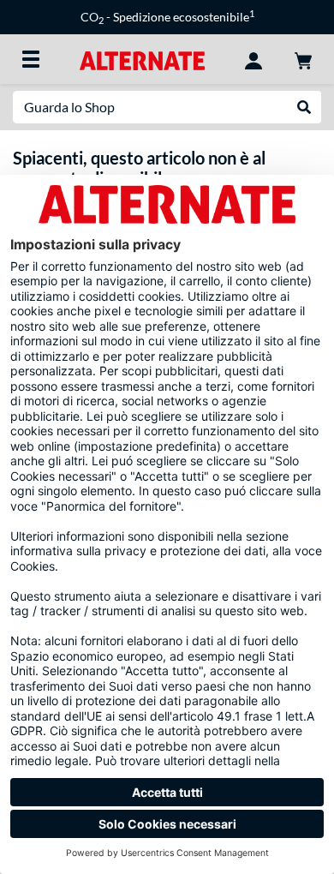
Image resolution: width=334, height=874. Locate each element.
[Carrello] (303, 59)
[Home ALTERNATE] (142, 59)
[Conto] (253, 59)
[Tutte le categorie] (31, 59)
